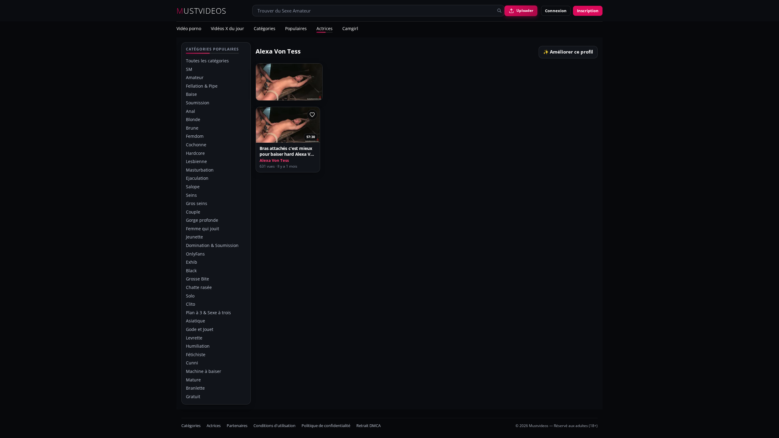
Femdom (195, 136)
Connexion (556, 10)
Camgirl (350, 28)
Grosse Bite (197, 279)
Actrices (324, 28)
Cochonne (196, 145)
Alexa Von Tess (274, 160)
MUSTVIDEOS (201, 11)
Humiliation (198, 346)
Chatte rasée (199, 287)
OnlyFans (195, 254)
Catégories (264, 28)
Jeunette (194, 237)
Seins (191, 195)
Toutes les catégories (207, 61)
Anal (190, 111)
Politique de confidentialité (326, 426)
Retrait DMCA (368, 426)
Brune (192, 128)
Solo (190, 296)
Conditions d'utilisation (274, 426)
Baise (191, 94)
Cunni (192, 363)
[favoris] (312, 114)
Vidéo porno (188, 28)
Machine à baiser (203, 371)
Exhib (191, 262)
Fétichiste (195, 354)
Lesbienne (196, 161)
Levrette (194, 338)
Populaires (296, 28)
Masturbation (200, 170)
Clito (190, 304)
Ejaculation (197, 178)
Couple (193, 212)
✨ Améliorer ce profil (568, 52)
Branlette (195, 388)
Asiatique (195, 321)
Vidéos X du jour (227, 28)
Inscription (588, 10)
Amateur (195, 77)
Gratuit (193, 396)
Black (191, 270)
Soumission (197, 103)
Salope (193, 186)
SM (189, 69)
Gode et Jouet (199, 329)
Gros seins (196, 203)
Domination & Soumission (212, 245)
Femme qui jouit (202, 228)
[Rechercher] (499, 10)
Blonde (193, 119)
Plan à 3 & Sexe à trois (208, 312)
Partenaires (237, 426)
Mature (193, 380)
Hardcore (195, 153)
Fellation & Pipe (202, 86)
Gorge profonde (202, 220)
